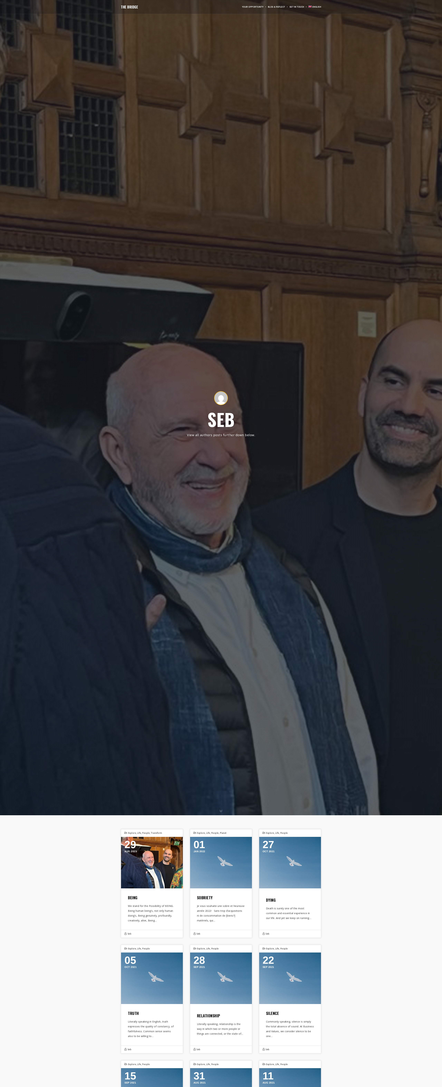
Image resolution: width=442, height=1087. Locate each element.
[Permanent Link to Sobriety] (221, 862)
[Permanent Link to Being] (152, 862)
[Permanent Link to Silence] (290, 978)
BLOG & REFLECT (276, 7)
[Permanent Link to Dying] (290, 862)
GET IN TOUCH (297, 7)
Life (139, 832)
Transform (156, 832)
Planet (223, 832)
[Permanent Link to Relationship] (221, 978)
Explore (132, 832)
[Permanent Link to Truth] (152, 978)
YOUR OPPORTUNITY (253, 7)
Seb (130, 933)
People (146, 832)
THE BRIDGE (129, 7)
